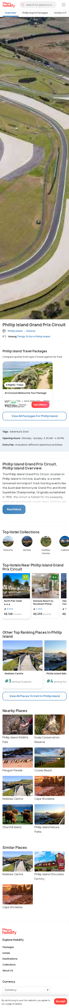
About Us (8, 970)
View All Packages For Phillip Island (35, 416)
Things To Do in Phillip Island (33, 336)
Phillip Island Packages (35, 12)
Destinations (10, 958)
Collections (9, 964)
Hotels (6, 952)
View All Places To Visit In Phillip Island (34, 696)
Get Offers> (40, 404)
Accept (60, 1001)
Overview (10, 12)
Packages (8, 947)
